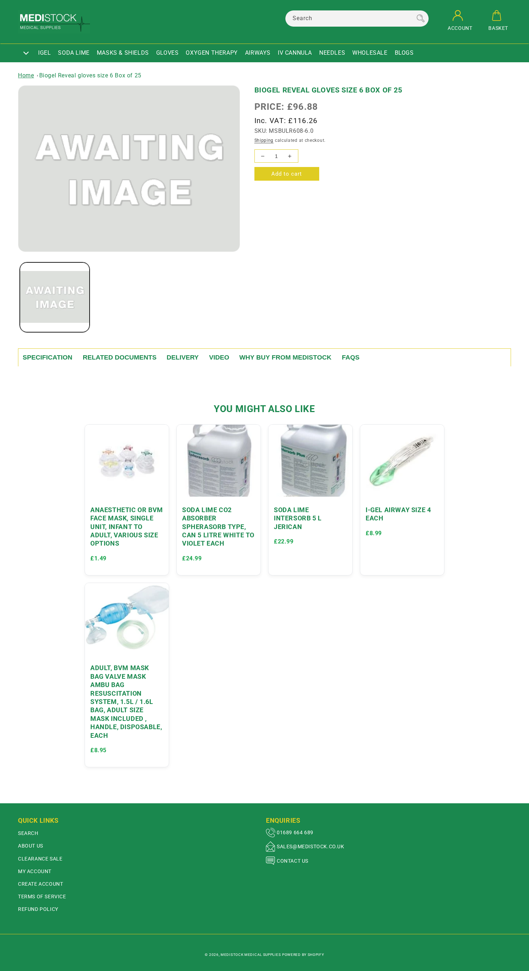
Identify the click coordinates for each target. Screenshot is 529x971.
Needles (332, 52)
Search (28, 833)
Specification (47, 357)
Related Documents (120, 357)
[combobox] (357, 18)
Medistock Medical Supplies (251, 955)
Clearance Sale (40, 859)
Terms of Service (42, 896)
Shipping (264, 140)
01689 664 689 (295, 832)
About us (30, 846)
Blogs (404, 52)
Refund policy (38, 909)
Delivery (183, 357)
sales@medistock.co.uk (310, 846)
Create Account (40, 884)
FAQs (351, 357)
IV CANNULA (295, 52)
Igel (44, 52)
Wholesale (369, 52)
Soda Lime (73, 52)
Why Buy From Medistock (285, 357)
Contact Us (292, 861)
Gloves (167, 52)
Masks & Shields (123, 52)
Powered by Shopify (303, 955)
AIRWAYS (258, 52)
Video (219, 357)
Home (26, 75)
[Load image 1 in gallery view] (55, 297)
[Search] (421, 18)
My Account (34, 871)
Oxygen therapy (212, 52)
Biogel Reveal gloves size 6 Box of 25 (90, 75)
